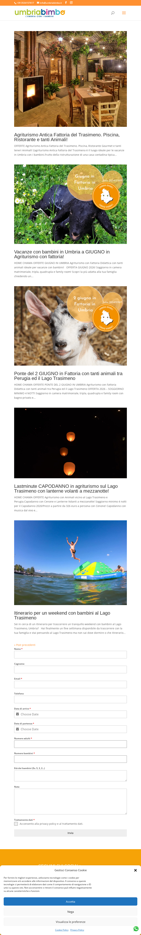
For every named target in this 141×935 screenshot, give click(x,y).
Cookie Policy (61, 930)
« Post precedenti (24, 645)
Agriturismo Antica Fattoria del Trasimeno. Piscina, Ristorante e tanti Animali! (67, 137)
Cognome (19, 663)
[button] (135, 870)
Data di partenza (24, 723)
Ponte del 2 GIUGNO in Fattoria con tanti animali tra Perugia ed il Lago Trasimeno (68, 376)
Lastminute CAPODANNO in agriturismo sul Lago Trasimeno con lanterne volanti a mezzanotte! (66, 488)
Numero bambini (24, 753)
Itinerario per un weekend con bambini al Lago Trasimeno (62, 615)
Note (16, 786)
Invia (70, 833)
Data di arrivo (22, 708)
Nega (70, 911)
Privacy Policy (77, 930)
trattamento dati (72, 823)
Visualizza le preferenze (70, 922)
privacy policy (48, 823)
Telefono (19, 693)
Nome (18, 648)
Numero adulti (23, 738)
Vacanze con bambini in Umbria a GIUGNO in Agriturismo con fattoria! (62, 254)
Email (18, 678)
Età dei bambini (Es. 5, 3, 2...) (29, 768)
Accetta (70, 901)
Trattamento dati (24, 819)
